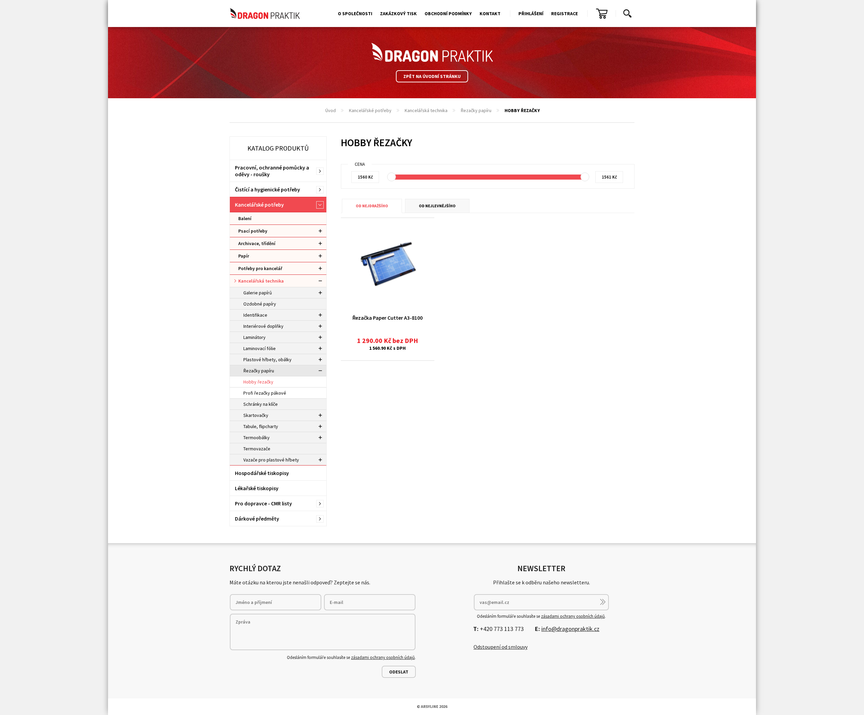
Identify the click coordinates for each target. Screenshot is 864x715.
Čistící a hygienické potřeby (267, 189)
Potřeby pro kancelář (260, 268)
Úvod (330, 110)
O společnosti (355, 13)
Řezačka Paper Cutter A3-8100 (387, 317)
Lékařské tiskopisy (256, 488)
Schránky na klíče (260, 404)
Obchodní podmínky (448, 13)
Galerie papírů (257, 293)
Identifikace (255, 315)
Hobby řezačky (258, 382)
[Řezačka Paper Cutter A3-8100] (387, 264)
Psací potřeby (252, 231)
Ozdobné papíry (259, 304)
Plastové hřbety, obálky (267, 359)
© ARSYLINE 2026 (432, 706)
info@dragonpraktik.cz (570, 629)
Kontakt (490, 13)
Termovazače (256, 449)
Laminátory (254, 337)
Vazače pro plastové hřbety (271, 460)
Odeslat (398, 672)
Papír (243, 256)
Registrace (564, 13)
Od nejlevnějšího (437, 205)
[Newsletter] (603, 602)
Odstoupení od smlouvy (501, 646)
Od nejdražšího (372, 205)
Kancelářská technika (426, 110)
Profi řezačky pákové (264, 393)
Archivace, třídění (256, 243)
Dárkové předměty (257, 518)
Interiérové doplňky (263, 326)
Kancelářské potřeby (370, 110)
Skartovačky (255, 415)
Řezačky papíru (476, 110)
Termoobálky (256, 437)
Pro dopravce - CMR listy (263, 503)
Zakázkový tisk (398, 13)
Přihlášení (530, 13)
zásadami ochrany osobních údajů (383, 657)
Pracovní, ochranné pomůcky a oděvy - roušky (272, 171)
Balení (244, 218)
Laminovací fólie (259, 348)
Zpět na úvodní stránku (432, 76)
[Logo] (432, 52)
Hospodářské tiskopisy (262, 473)
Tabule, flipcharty (260, 426)
